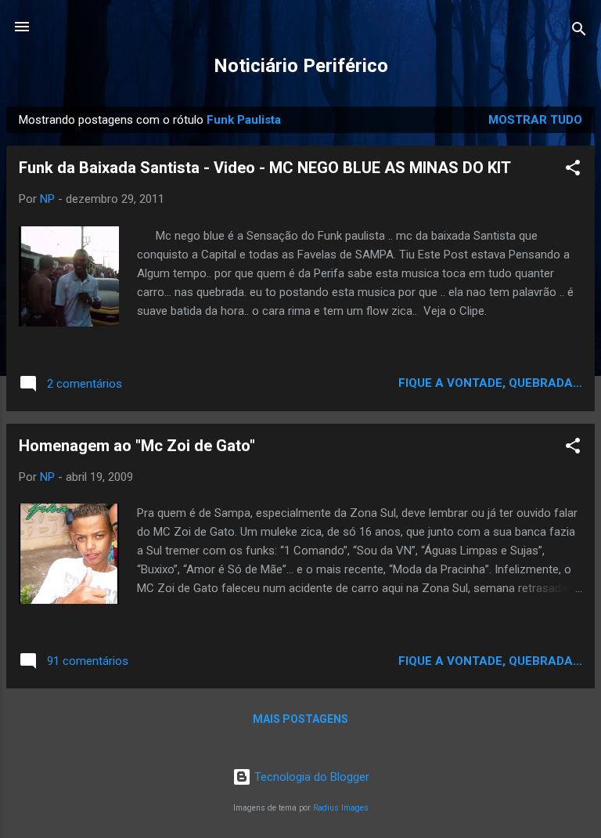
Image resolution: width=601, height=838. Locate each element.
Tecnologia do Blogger (310, 777)
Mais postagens (300, 719)
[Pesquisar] (579, 32)
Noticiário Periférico (301, 66)
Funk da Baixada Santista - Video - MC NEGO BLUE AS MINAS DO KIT (265, 167)
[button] (572, 170)
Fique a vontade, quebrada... (490, 383)
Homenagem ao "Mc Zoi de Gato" (137, 445)
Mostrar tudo (535, 120)
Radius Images (341, 808)
